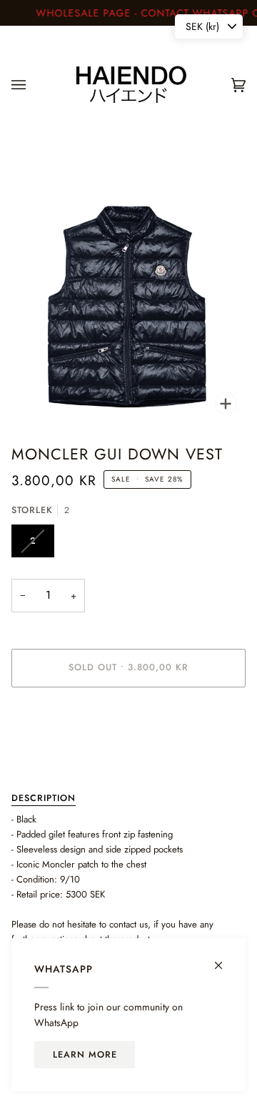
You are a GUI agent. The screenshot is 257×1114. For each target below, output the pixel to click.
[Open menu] (32, 85)
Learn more (85, 1054)
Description (43, 798)
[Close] (224, 959)
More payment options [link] (55, 753)
